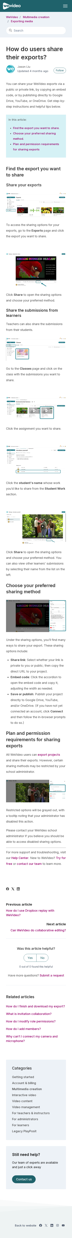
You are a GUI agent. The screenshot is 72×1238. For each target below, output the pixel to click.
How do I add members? (23, 1029)
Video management (26, 1107)
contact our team (29, 863)
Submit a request (52, 975)
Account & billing (24, 1083)
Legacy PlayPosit (24, 1131)
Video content (22, 1101)
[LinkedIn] (18, 889)
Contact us (24, 1179)
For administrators (25, 1119)
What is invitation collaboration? (29, 1014)
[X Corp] (12, 889)
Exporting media (22, 21)
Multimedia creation (36, 17)
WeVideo (12, 17)
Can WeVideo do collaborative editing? (38, 930)
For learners (20, 1125)
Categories (22, 1068)
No (42, 958)
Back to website (25, 1225)
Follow (60, 70)
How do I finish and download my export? (35, 1006)
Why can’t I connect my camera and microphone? (32, 1039)
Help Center (19, 858)
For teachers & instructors (31, 1113)
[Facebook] (7, 889)
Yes (30, 958)
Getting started (23, 1077)
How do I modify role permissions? (31, 1021)
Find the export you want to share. (36, 128)
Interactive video (24, 1095)
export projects (49, 754)
